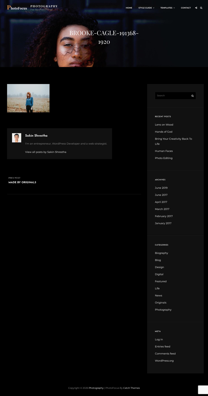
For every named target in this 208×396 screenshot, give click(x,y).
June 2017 (161, 195)
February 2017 (164, 216)
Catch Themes (131, 388)
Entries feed (162, 346)
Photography (44, 6)
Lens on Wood (164, 124)
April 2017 (161, 202)
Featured (161, 281)
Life (157, 288)
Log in (159, 339)
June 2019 (161, 187)
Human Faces (164, 151)
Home (129, 8)
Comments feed (165, 353)
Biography (161, 253)
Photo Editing (163, 158)
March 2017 (162, 209)
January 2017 (163, 223)
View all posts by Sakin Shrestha (45, 152)
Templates (166, 8)
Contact (186, 8)
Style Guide (145, 8)
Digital (159, 274)
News (158, 295)
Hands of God (163, 131)
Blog (158, 260)
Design (159, 267)
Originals (160, 302)
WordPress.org (164, 360)
